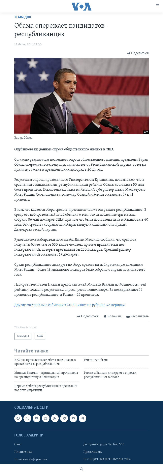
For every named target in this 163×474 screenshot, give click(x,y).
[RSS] (55, 418)
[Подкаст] (64, 418)
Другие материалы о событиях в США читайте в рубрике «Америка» (69, 305)
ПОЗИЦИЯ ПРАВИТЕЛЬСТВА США (107, 459)
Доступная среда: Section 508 (103, 444)
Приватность (92, 452)
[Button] (138, 53)
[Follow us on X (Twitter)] (27, 418)
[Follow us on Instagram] (45, 418)
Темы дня (22, 17)
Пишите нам (23, 452)
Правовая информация (30, 459)
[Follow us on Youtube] (36, 418)
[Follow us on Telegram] (82, 418)
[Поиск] (81, 469)
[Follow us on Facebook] (18, 418)
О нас (18, 444)
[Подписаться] (73, 418)
